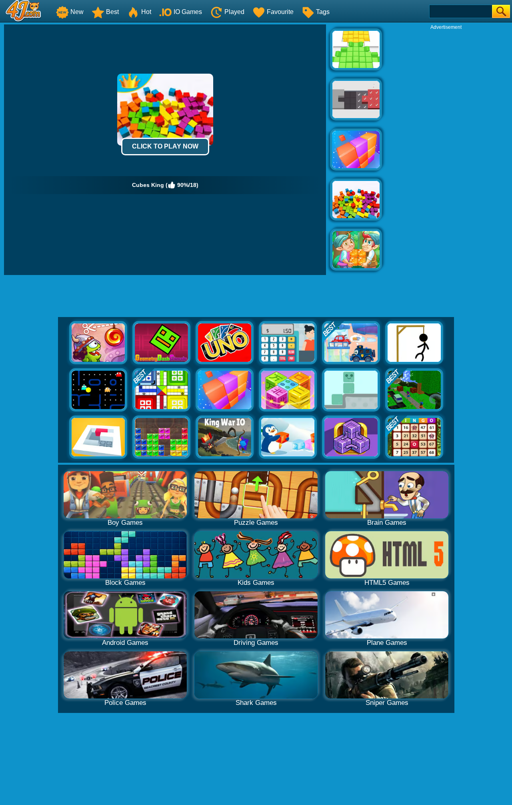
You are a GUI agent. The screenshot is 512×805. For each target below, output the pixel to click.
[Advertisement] (446, 150)
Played (234, 11)
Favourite (280, 11)
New (77, 11)
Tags (323, 11)
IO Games (188, 11)
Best (112, 11)
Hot (146, 11)
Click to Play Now (165, 146)
